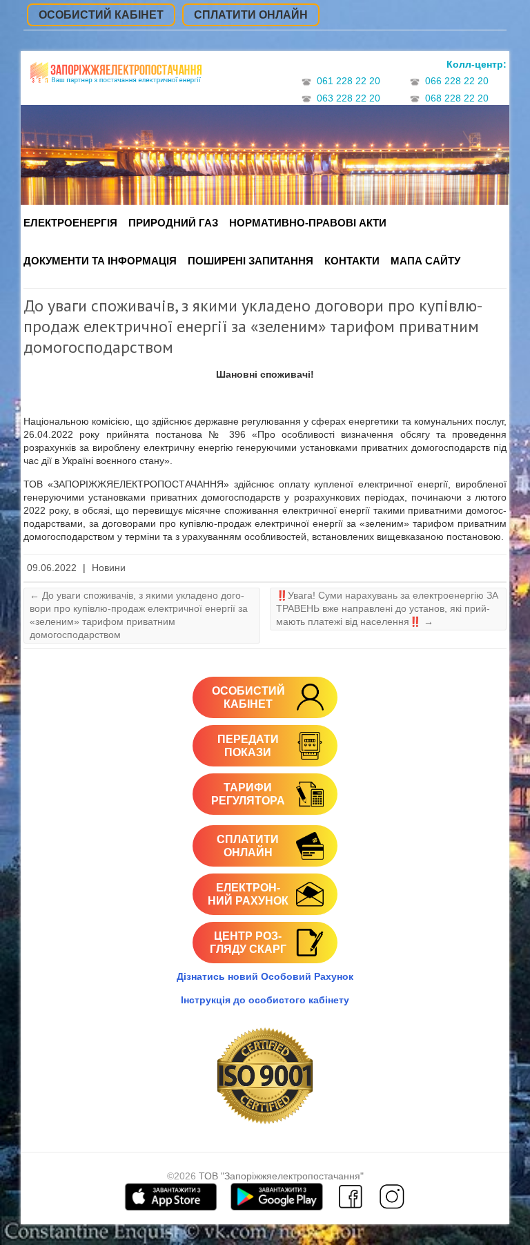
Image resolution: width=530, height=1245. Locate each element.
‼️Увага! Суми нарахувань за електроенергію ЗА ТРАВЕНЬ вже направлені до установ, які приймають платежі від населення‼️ (387, 608)
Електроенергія (70, 223)
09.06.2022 (52, 568)
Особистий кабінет (101, 15)
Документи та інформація (100, 261)
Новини (109, 568)
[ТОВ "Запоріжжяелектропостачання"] (116, 78)
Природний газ (173, 223)
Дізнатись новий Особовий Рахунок (265, 976)
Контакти (352, 261)
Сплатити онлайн (251, 15)
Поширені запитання (250, 261)
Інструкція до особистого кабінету (265, 999)
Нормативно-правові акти (307, 223)
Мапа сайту (425, 261)
